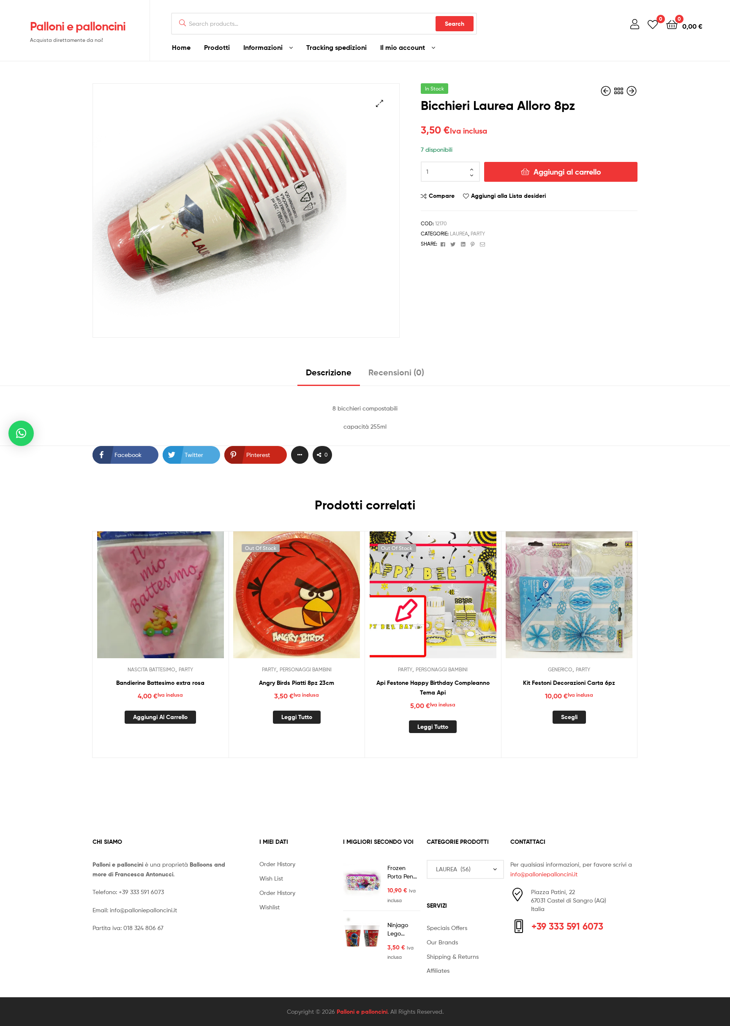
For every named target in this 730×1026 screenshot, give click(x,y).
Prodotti (217, 47)
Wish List (271, 878)
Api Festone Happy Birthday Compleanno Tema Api (433, 687)
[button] (379, 103)
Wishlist (269, 907)
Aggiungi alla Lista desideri (508, 196)
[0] (653, 24)
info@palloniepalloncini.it (143, 910)
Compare (442, 196)
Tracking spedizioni (336, 47)
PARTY (478, 233)
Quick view (180, 601)
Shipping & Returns (453, 956)
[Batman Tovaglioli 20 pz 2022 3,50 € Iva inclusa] (606, 91)
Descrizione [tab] (328, 372)
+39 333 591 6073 (141, 891)
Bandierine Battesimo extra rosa (160, 683)
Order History (277, 863)
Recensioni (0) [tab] (396, 372)
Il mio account (402, 47)
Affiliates (438, 970)
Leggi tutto (296, 717)
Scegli (569, 717)
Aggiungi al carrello (567, 172)
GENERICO (560, 669)
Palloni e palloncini (77, 26)
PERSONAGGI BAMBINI (306, 669)
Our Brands (442, 942)
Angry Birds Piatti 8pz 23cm (296, 683)
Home (181, 47)
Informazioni (263, 47)
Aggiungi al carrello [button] (160, 717)
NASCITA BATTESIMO (151, 669)
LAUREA (459, 233)
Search (454, 23)
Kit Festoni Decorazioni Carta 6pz (569, 683)
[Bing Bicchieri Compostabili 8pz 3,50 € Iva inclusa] (631, 91)
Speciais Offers (447, 927)
